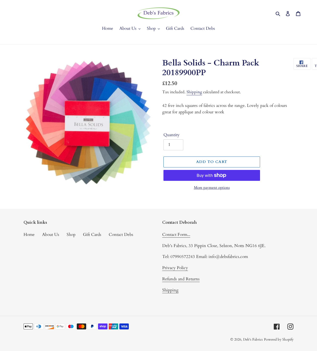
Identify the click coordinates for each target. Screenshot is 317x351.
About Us (50, 234)
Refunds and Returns (181, 279)
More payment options (212, 187)
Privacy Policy (175, 268)
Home (29, 234)
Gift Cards (92, 234)
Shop (71, 234)
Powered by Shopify (278, 339)
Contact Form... (176, 234)
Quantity (171, 135)
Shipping (194, 92)
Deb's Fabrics (253, 339)
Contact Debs (121, 234)
